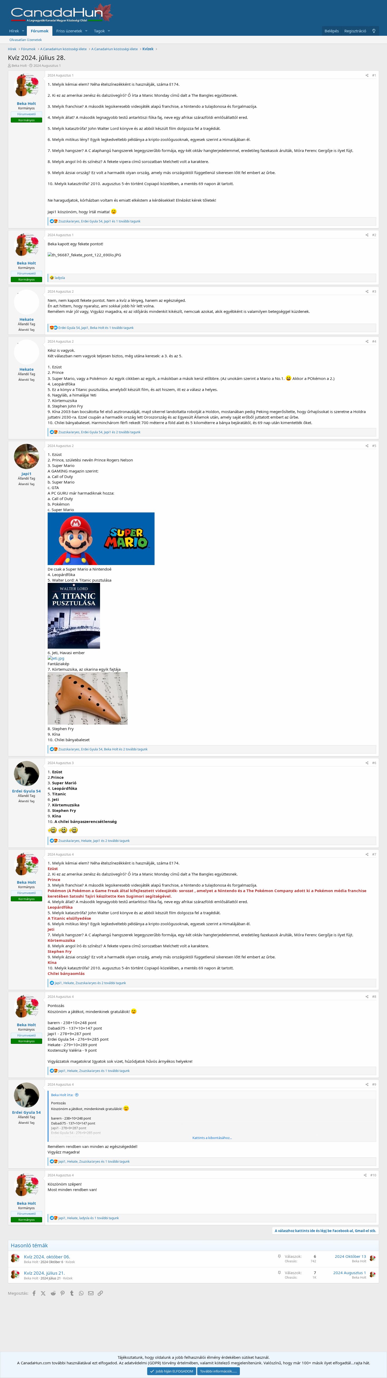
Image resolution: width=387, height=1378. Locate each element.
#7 (374, 854)
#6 (374, 763)
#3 (374, 291)
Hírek (14, 30)
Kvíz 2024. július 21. (44, 1273)
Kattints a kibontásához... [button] (212, 1137)
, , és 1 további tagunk (99, 221)
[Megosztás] (367, 76)
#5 (374, 446)
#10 (373, 1175)
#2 (374, 235)
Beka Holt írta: (62, 1094)
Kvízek (70, 1262)
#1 (374, 75)
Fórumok (39, 30)
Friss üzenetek (69, 30)
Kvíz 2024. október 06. (47, 1257)
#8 (374, 996)
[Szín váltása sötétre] (374, 31)
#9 (374, 1084)
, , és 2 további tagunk (99, 432)
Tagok (99, 30)
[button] (23, 31)
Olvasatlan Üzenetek (25, 39)
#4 (374, 341)
